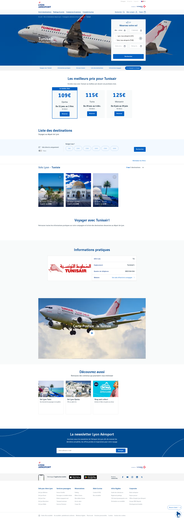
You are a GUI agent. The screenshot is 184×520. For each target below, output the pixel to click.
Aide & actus (97, 488)
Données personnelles (100, 515)
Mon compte (131, 12)
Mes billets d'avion (80, 498)
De (116, 36)
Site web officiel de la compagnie (122, 277)
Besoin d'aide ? (173, 507)
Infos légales (116, 488)
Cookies (110, 515)
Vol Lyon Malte (42, 504)
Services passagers (64, 488)
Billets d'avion (78, 495)
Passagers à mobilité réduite (64, 495)
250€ (105, 148)
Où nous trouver (80, 68)
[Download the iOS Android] (91, 477)
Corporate (136, 1)
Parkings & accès (58, 12)
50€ (69, 148)
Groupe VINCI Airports (135, 501)
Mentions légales (80, 515)
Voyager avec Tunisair (46, 68)
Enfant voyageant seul (62, 498)
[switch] (40, 151)
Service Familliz (61, 492)
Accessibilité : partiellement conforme (64, 515)
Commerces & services (73, 12)
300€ (114, 148)
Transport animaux (62, 501)
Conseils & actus (88, 12)
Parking (77, 492)
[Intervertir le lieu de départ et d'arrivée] (140, 38)
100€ (78, 148)
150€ (87, 148)
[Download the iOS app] (76, 477)
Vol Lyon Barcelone (43, 501)
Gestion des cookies (120, 515)
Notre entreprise (133, 492)
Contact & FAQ (97, 492)
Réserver (65, 114)
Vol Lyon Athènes (42, 492)
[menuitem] (45, 12)
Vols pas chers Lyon (45, 488)
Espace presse (133, 495)
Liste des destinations (97, 68)
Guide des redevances (117, 492)
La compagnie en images (133, 68)
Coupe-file (77, 504)
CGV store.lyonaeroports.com (119, 498)
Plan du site (90, 515)
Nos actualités (97, 495)
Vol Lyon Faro (41, 498)
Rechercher (128, 56)
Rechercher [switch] (118, 12)
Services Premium (61, 504)
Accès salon (78, 501)
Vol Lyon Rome (42, 495)
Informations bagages (115, 68)
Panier (141, 12)
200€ (96, 148)
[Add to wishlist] (60, 177)
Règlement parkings (116, 495)
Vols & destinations (44, 12)
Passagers (123, 1)
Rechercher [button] (140, 149)
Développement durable (135, 504)
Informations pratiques (64, 68)
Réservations (79, 488)
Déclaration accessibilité (118, 501)
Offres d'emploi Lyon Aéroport (137, 498)
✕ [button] (180, 507)
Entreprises (129, 1)
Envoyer (120, 450)
